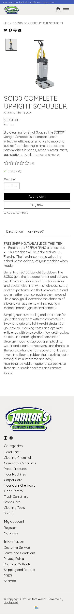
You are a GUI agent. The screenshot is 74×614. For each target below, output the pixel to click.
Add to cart (37, 196)
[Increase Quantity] (16, 186)
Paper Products (15, 469)
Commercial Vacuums (20, 463)
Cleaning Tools (14, 508)
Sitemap (10, 581)
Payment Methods (17, 564)
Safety (8, 513)
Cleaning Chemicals (18, 458)
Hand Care (12, 452)
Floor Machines (15, 474)
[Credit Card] (36, 608)
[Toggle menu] (66, 10)
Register (10, 528)
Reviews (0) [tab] (36, 231)
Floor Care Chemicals (19, 485)
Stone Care (12, 502)
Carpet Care (13, 480)
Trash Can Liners (16, 497)
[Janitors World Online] (12, 10)
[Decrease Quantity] (7, 186)
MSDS (8, 575)
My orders (11, 533)
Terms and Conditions (20, 553)
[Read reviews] (17, 163)
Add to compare (17, 212)
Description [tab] (14, 231)
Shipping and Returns (19, 570)
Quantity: (9, 179)
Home (8, 23)
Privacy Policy (14, 559)
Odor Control (13, 491)
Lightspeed (11, 602)
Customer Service (17, 548)
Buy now (37, 205)
